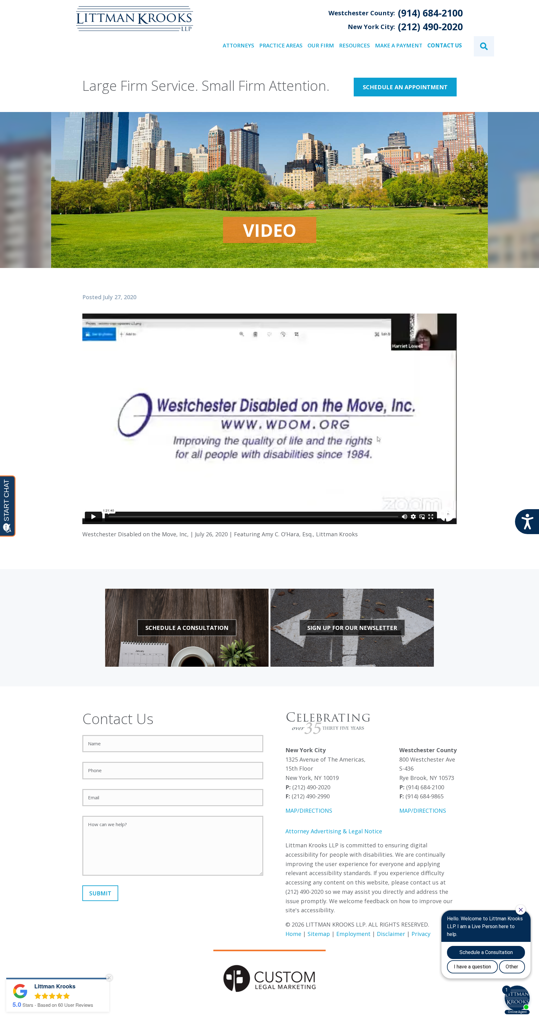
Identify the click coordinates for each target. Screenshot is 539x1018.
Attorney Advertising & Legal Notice (333, 831)
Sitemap (319, 934)
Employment (353, 934)
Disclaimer (391, 934)
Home (293, 934)
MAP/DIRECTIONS (308, 810)
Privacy (420, 934)
